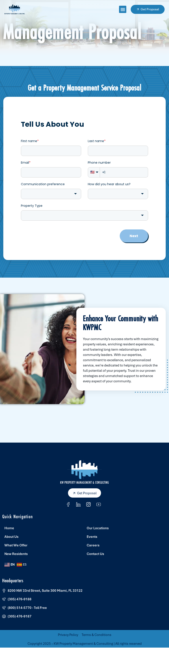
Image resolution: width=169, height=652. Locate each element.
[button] (122, 9)
